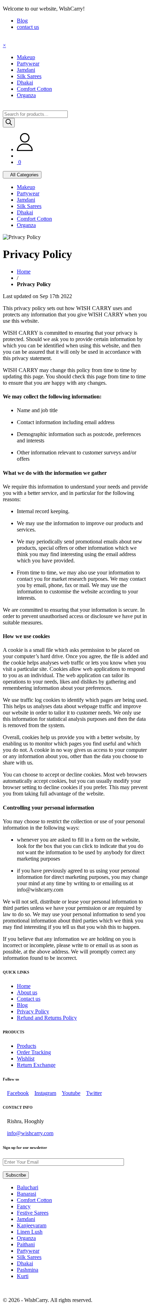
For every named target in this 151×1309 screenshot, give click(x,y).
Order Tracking (34, 1052)
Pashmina (27, 1270)
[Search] (9, 122)
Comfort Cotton (34, 1200)
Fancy (24, 1206)
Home (24, 272)
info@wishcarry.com (30, 1133)
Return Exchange (36, 1065)
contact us (28, 27)
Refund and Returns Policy (47, 1018)
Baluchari (27, 1187)
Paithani (26, 1244)
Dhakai (25, 1263)
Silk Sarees (29, 1257)
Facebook (18, 1093)
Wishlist (25, 1059)
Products (26, 1046)
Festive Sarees (32, 1213)
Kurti (22, 1276)
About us (27, 992)
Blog (22, 21)
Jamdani (26, 1219)
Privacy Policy (33, 1011)
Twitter (94, 1093)
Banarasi (26, 1194)
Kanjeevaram (31, 1225)
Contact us (28, 999)
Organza (26, 1238)
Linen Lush (29, 1232)
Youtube (71, 1093)
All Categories (24, 174)
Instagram (45, 1093)
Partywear (28, 1251)
